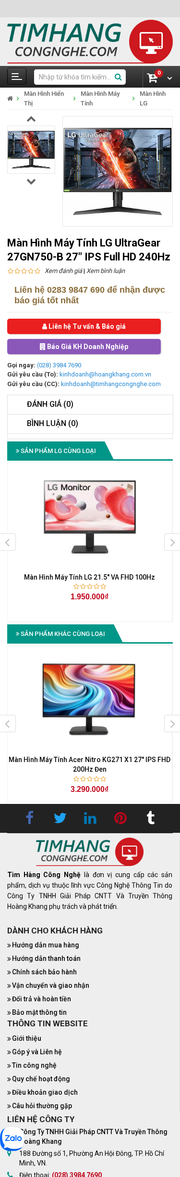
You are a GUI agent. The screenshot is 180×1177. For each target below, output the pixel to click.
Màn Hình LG (153, 98)
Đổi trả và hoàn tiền (41, 999)
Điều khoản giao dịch (45, 1092)
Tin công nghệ (34, 1065)
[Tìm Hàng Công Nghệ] (90, 41)
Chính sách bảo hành (44, 972)
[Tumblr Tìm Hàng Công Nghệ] (151, 818)
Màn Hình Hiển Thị (44, 98)
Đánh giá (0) (50, 404)
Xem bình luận (105, 270)
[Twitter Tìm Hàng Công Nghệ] (60, 818)
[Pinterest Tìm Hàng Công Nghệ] (120, 818)
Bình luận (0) (52, 423)
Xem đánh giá (63, 270)
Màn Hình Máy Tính (100, 98)
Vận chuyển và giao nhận (50, 985)
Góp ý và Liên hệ (37, 1052)
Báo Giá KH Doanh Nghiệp (87, 346)
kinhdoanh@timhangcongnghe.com (111, 384)
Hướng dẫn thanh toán (46, 958)
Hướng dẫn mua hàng (45, 945)
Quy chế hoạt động (41, 1079)
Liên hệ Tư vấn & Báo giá (86, 326)
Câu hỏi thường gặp (42, 1106)
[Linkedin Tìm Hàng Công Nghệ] (90, 818)
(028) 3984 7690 (59, 365)
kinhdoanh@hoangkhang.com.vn (105, 374)
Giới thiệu (26, 1038)
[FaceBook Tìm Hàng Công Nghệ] (30, 818)
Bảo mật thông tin (39, 1012)
